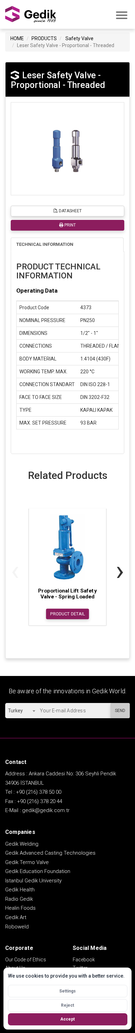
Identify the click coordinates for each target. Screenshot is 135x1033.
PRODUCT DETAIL (67, 614)
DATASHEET (70, 210)
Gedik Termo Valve (27, 862)
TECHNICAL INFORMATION (44, 244)
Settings (67, 991)
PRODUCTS (44, 38)
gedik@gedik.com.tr (46, 810)
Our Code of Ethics (25, 959)
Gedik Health (20, 890)
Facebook (84, 959)
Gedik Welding (21, 844)
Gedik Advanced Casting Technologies (50, 853)
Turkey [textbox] (15, 710)
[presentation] (15, 570)
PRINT (69, 225)
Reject (67, 1005)
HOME (17, 38)
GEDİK (31, 14)
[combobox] (21, 710)
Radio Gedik (19, 899)
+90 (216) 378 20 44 (39, 801)
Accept (67, 1019)
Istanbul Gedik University (33, 881)
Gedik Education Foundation (37, 871)
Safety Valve (79, 38)
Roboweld (17, 927)
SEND (120, 710)
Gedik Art (15, 917)
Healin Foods (20, 908)
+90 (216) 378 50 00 (38, 792)
